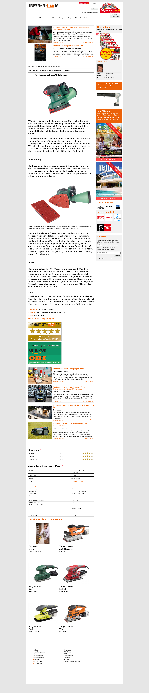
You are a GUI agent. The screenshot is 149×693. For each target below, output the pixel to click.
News (30, 18)
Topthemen (38, 663)
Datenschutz (68, 656)
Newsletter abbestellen (106, 259)
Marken (54, 18)
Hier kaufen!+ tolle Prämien (115, 15)
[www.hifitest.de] (109, 223)
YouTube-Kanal (85, 18)
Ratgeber (71, 18)
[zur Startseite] (43, 6)
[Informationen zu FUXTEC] (100, 207)
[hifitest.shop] (107, 232)
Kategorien (62, 18)
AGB (65, 654)
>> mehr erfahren (102, 61)
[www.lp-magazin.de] (100, 232)
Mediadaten (68, 652)
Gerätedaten (38, 656)
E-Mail (105, 75)
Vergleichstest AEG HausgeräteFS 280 (67, 549)
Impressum (68, 650)
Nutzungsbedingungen (72, 661)
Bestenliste (47, 18)
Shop (77, 18)
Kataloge (37, 660)
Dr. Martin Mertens (108, 73)
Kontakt (66, 660)
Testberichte (37, 18)
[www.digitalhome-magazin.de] (100, 223)
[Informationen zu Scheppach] (118, 207)
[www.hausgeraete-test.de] (117, 223)
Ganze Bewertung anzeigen (41, 318)
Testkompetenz (39, 652)
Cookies (67, 658)
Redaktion (37, 654)
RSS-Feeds (38, 661)
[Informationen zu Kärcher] (109, 207)
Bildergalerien (39, 658)
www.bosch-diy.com (77, 481)
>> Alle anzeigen (88, 42)
